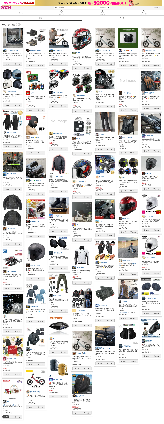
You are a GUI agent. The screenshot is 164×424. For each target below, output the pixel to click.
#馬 (4, 405)
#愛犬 (14, 405)
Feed (20, 12)
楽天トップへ (158, 7)
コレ (8, 64)
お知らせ (102, 12)
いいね (18, 64)
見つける (61, 12)
